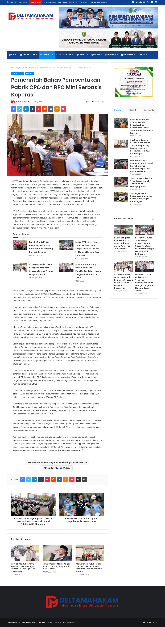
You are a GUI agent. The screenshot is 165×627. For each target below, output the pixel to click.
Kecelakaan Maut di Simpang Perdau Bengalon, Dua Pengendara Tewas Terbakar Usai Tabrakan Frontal (141, 126)
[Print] (84, 479)
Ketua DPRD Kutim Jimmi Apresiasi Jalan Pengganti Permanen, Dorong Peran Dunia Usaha (23, 568)
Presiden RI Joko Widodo (58, 468)
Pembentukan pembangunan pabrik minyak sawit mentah (58, 462)
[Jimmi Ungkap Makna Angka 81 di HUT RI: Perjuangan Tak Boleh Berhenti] (57, 553)
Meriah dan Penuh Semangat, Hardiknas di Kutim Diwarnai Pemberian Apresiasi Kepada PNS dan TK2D (141, 166)
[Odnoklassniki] (57, 109)
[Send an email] (28, 102)
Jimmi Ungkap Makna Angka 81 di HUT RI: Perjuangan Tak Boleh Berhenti (56, 566)
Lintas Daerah (65, 55)
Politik (96, 55)
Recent (132, 110)
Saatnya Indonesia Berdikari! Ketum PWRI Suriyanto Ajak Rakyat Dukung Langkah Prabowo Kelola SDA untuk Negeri (140, 147)
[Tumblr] (32, 109)
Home (13, 55)
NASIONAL (46, 55)
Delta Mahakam (21, 102)
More (142, 55)
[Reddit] (44, 109)
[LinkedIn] (26, 109)
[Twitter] (19, 109)
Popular (117, 110)
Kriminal (82, 55)
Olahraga (111, 55)
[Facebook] (13, 109)
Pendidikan (128, 55)
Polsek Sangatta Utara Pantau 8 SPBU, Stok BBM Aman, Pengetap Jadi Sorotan (122, 243)
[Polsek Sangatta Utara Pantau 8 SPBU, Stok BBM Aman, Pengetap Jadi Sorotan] (123, 230)
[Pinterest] (38, 109)
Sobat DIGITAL (70, 622)
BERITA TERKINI (17, 73)
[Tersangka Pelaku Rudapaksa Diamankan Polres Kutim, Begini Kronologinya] (121, 197)
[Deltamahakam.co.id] (31, 16)
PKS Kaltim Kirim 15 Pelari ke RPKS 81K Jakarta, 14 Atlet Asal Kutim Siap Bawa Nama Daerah (89, 568)
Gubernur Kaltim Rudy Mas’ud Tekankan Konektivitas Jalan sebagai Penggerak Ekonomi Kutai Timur (88, 271)
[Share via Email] (78, 479)
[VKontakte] (50, 109)
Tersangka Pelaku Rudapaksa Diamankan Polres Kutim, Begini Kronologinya (141, 197)
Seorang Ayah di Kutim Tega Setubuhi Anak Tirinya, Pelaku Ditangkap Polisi (141, 182)
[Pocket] (63, 109)
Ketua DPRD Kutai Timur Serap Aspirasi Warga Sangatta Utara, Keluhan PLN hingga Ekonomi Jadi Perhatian (87, 249)
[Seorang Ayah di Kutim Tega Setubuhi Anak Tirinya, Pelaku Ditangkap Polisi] (121, 182)
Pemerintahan (28, 55)
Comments (149, 110)
